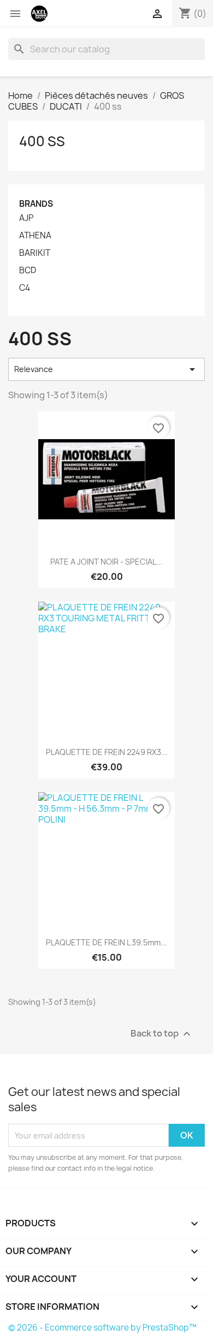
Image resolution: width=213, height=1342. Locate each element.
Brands (36, 203)
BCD (27, 270)
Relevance (106, 369)
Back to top (162, 1034)
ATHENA (35, 235)
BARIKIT (34, 253)
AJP (26, 218)
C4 (24, 288)
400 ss (42, 141)
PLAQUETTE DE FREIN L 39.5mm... (106, 942)
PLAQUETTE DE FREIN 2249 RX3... (107, 752)
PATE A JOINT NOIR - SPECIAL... (106, 561)
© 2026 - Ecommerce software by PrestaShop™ (102, 1327)
